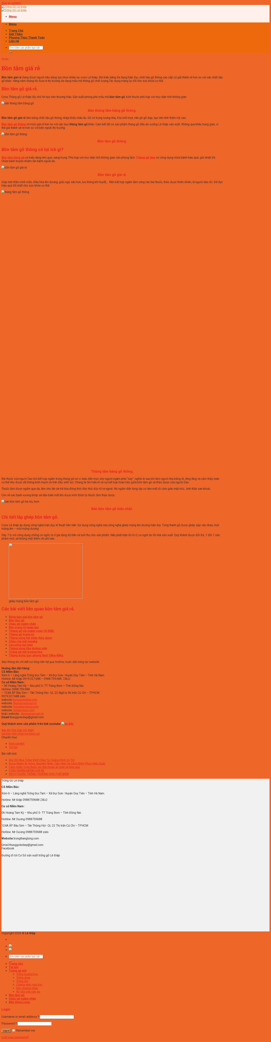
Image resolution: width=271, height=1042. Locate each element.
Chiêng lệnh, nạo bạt (29, 984)
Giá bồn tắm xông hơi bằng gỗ (20, 734)
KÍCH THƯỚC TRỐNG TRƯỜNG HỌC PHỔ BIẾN (39, 774)
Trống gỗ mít (18, 970)
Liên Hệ (14, 41)
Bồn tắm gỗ (16, 995)
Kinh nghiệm (16, 743)
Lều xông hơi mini (21, 645)
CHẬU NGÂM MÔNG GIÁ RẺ (26, 770)
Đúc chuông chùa (27, 988)
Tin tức (4, 59)
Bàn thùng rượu (19, 1002)
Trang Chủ (16, 30)
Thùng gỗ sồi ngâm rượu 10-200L (31, 631)
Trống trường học (27, 974)
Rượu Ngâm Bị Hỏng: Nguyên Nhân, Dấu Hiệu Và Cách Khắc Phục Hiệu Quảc (57, 763)
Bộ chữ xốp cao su (28, 991)
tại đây (69, 724)
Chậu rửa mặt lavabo (23, 641)
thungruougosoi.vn (25, 703)
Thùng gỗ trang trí (21, 634)
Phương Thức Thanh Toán (27, 37)
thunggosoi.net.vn (32, 713)
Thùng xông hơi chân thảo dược (30, 638)
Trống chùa (23, 977)
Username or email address (20, 1016)
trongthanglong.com (26, 706)
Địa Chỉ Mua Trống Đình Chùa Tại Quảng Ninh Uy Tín (41, 760)
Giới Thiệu (15, 34)
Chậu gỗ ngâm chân (22, 998)
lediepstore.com (23, 710)
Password (9, 1023)
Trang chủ (16, 963)
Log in (6, 1030)
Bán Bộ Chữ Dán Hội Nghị (17, 730)
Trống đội (22, 981)
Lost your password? (15, 1037)
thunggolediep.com (25, 699)
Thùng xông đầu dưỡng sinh (28, 648)
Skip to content (11, 3)
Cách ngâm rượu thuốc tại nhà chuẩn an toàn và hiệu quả (44, 767)
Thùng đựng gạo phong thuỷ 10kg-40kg (36, 655)
